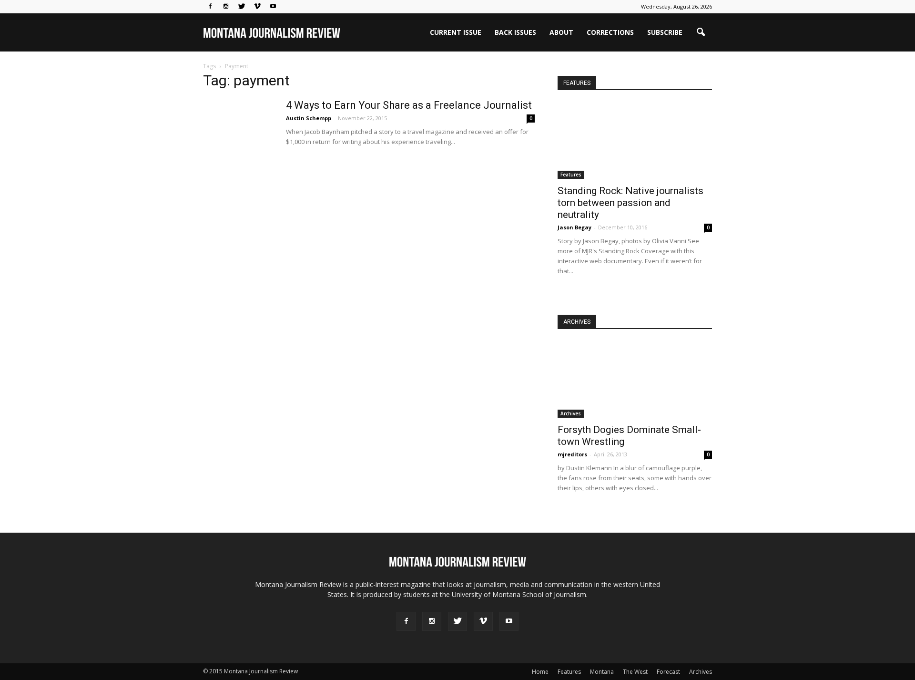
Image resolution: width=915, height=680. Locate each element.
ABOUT (561, 32)
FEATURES (576, 83)
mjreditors (572, 454)
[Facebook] (210, 6)
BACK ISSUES (515, 32)
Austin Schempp (308, 118)
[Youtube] (273, 6)
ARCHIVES (576, 322)
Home (540, 672)
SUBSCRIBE (664, 32)
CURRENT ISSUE (455, 32)
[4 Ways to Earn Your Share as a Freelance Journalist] (238, 134)
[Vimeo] (257, 6)
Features (570, 174)
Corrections (610, 32)
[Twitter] (241, 6)
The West (635, 672)
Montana (602, 672)
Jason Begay (574, 227)
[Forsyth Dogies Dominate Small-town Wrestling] (635, 379)
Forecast (668, 672)
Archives (570, 413)
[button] (700, 32)
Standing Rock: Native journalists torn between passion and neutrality (630, 202)
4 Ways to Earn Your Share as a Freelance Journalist (409, 105)
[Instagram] (226, 6)
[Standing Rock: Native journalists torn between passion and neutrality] (635, 141)
